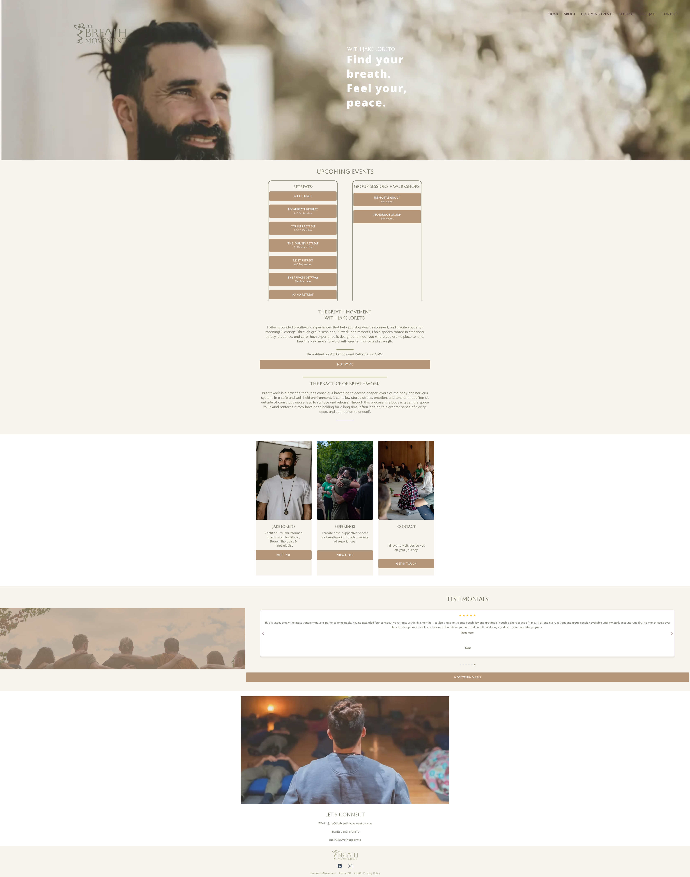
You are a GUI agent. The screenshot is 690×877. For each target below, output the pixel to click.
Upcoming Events (597, 14)
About (570, 14)
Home (553, 14)
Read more (467, 632)
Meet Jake (648, 14)
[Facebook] (340, 866)
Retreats (626, 14)
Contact (669, 14)
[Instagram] (350, 866)
